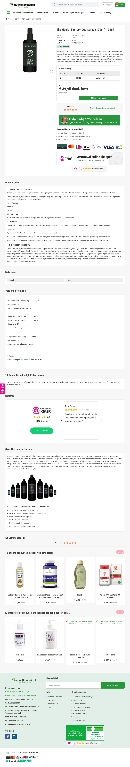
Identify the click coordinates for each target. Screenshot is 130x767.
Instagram (14, 736)
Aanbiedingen (53, 704)
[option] (20, 581)
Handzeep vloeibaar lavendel (50, 655)
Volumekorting (65, 69)
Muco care (110, 655)
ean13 (59, 43)
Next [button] (122, 552)
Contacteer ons (79, 720)
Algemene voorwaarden (82, 707)
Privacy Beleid (78, 700)
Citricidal (20, 655)
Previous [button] (118, 552)
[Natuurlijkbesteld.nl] (23, 4)
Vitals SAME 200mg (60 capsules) (110, 596)
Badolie (80, 595)
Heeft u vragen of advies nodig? (17, 691)
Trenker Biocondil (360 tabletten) (80, 656)
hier (18, 385)
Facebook (7, 736)
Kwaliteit (70, 106)
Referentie (60, 40)
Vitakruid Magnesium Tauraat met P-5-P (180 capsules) (50, 596)
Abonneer (114, 685)
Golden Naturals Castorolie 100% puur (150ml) (20, 596)
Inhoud (59, 38)
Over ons (51, 700)
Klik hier (24, 360)
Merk (58, 35)
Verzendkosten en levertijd (83, 697)
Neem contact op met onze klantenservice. (21, 695)
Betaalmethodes (79, 704)
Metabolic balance (55, 697)
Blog (49, 707)
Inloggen (76, 717)
